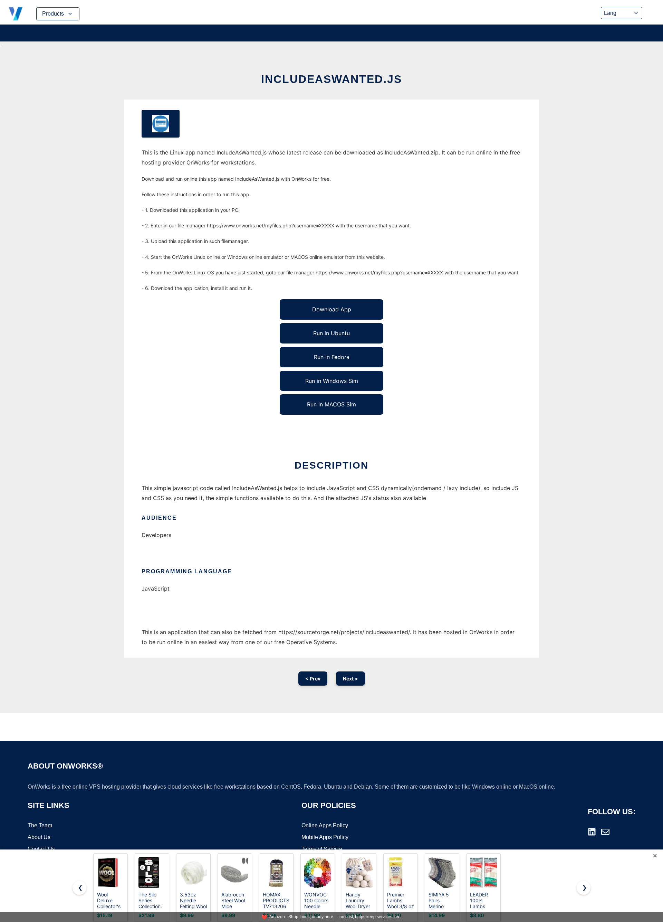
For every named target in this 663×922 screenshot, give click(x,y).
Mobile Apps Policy (324, 837)
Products (53, 14)
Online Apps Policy (324, 825)
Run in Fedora (331, 357)
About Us (39, 837)
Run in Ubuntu (331, 333)
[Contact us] (605, 832)
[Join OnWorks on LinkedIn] (592, 832)
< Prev (312, 678)
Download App (331, 309)
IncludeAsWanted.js (331, 79)
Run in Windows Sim (331, 380)
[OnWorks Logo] (15, 13)
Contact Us (41, 849)
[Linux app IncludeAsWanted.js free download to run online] (161, 124)
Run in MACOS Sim (331, 404)
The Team (40, 825)
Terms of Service (321, 849)
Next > (350, 678)
